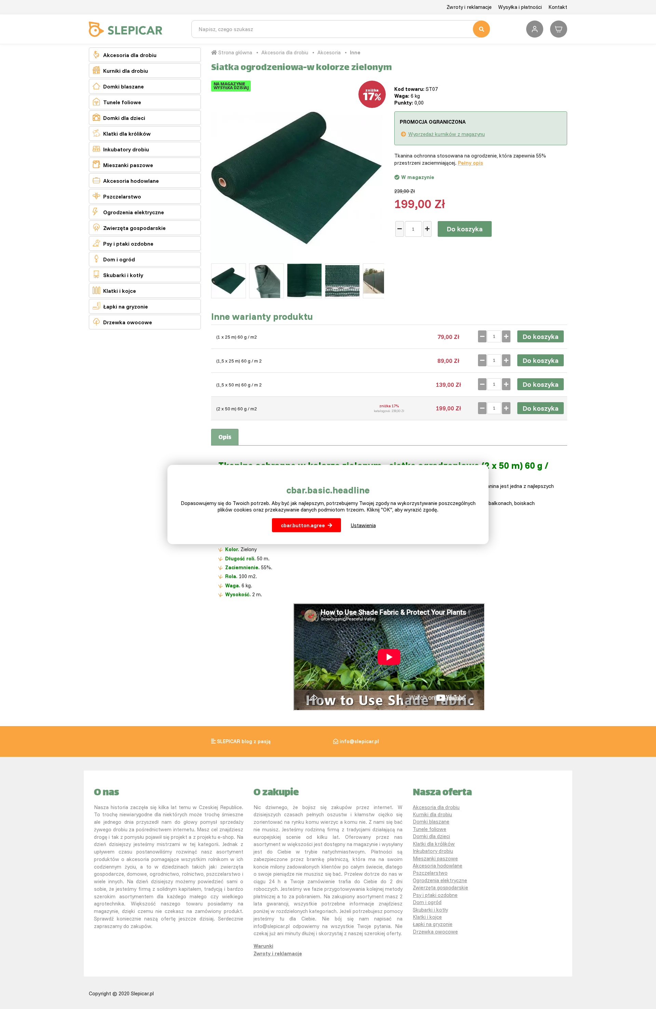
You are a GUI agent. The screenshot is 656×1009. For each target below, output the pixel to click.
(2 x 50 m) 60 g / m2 (236, 409)
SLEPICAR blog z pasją (244, 741)
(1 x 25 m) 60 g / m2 (236, 337)
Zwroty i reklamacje (469, 7)
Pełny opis (470, 163)
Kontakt (557, 7)
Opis (224, 437)
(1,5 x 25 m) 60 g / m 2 (239, 361)
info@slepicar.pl (359, 741)
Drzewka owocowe (122, 322)
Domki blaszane (118, 86)
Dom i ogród (114, 259)
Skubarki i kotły (118, 274)
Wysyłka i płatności (520, 7)
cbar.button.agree (303, 525)
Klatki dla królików (122, 133)
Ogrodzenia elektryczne (128, 212)
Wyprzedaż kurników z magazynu (446, 134)
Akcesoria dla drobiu (124, 54)
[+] (427, 229)
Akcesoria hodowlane (126, 180)
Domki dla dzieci (119, 117)
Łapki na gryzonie (120, 306)
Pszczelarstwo (117, 196)
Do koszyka (465, 228)
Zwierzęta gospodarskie (129, 227)
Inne (355, 52)
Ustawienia (363, 525)
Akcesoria (329, 52)
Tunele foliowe (117, 102)
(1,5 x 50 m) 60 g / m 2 (239, 385)
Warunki (263, 946)
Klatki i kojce (114, 290)
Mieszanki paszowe (123, 164)
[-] (399, 229)
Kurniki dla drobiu (120, 70)
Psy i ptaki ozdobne (123, 243)
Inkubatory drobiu (121, 149)
